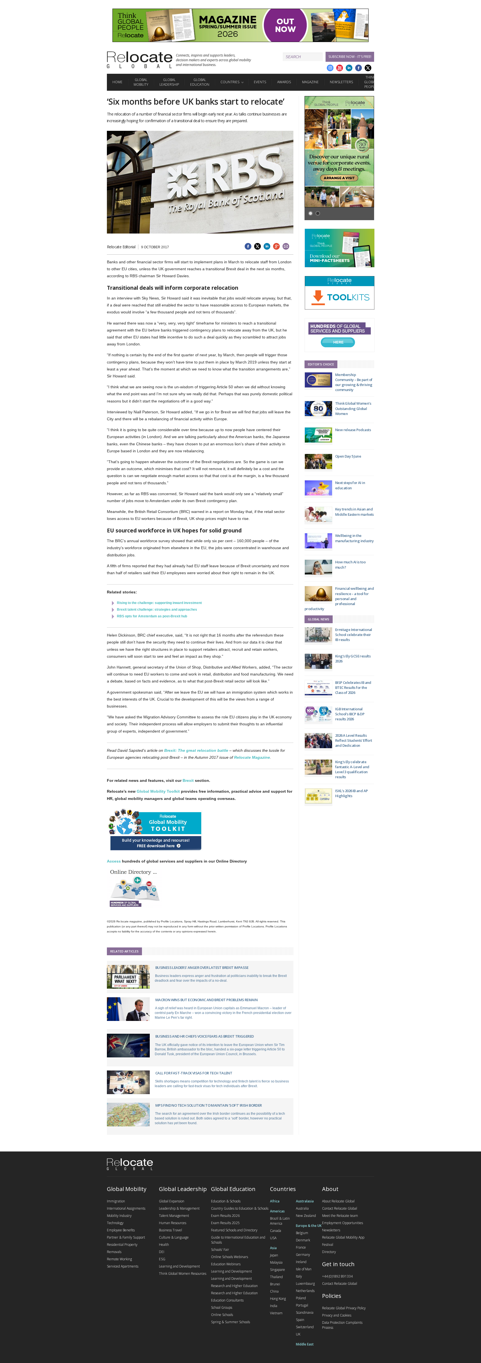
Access (114, 861)
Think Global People (370, 82)
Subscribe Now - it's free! (349, 56)
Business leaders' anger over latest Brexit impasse (202, 967)
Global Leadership (169, 82)
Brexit (188, 780)
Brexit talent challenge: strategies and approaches (157, 609)
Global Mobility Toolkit (158, 791)
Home (117, 82)
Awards (284, 82)
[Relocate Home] (139, 59)
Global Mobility (141, 82)
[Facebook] (358, 68)
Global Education (199, 82)
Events (260, 82)
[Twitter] (368, 68)
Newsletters (341, 82)
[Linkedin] (349, 68)
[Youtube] (339, 68)
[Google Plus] (330, 68)
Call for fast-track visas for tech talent (193, 1072)
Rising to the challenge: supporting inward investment (159, 603)
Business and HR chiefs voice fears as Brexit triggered (204, 1036)
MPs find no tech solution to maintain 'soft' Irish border (208, 1105)
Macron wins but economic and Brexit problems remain (206, 999)
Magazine (310, 82)
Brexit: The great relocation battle (196, 750)
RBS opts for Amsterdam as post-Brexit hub (152, 616)
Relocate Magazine (252, 757)
